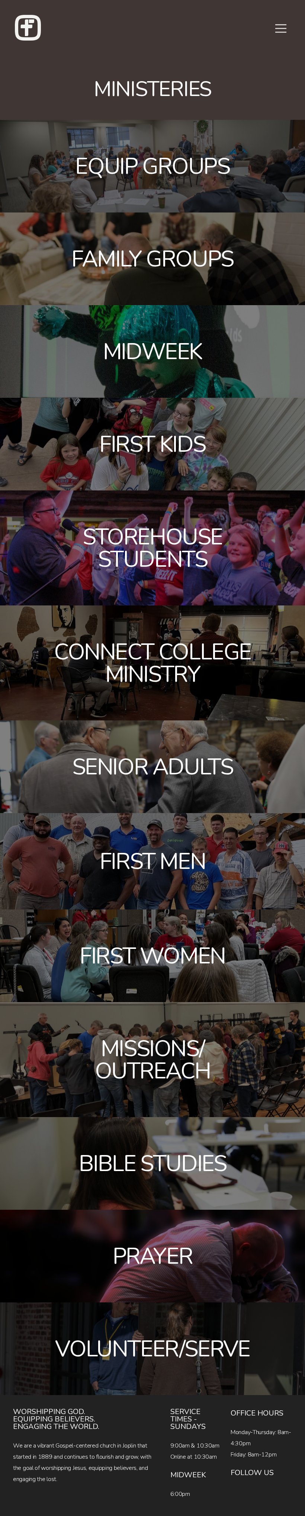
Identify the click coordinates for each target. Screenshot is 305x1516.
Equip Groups (152, 166)
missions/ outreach (153, 1059)
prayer (153, 1256)
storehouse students (152, 548)
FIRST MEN (152, 861)
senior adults (152, 767)
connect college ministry (152, 663)
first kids (152, 444)
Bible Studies (153, 1163)
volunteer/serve (152, 1349)
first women (152, 956)
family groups (152, 259)
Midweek (152, 351)
